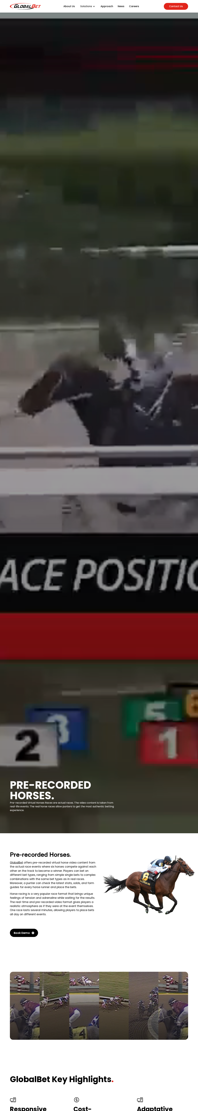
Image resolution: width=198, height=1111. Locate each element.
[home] (25, 6)
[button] (87, 6)
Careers (134, 6)
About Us (69, 6)
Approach (107, 6)
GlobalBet (16, 862)
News (121, 6)
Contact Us (176, 6)
